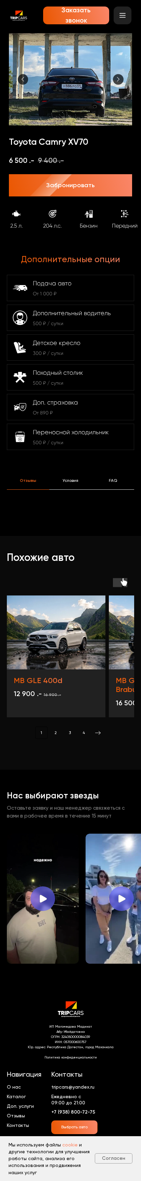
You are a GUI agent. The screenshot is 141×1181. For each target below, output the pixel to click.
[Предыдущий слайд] (23, 79)
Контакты (18, 1125)
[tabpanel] (70, 515)
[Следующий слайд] (118, 79)
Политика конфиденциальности (70, 1057)
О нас (14, 1087)
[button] (76, 15)
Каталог (16, 1096)
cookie (70, 1144)
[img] (18, 15)
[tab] (28, 483)
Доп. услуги (20, 1106)
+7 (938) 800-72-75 (73, 1112)
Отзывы (16, 1115)
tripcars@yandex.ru (72, 1087)
